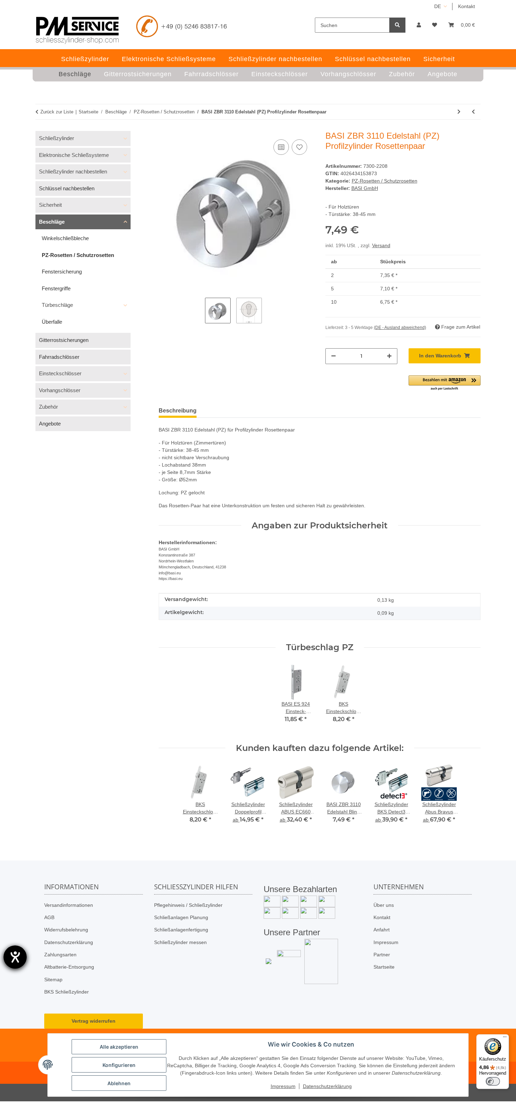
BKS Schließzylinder (66, 992)
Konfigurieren (118, 1065)
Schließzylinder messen (180, 942)
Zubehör (48, 407)
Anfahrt (381, 929)
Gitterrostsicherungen (63, 340)
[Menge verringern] (333, 356)
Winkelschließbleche (65, 238)
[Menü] (505, 1038)
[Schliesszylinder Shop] (77, 30)
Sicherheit (50, 205)
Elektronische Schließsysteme (74, 155)
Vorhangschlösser (59, 390)
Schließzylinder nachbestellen (73, 171)
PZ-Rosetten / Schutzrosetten (384, 181)
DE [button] (437, 6)
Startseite (384, 967)
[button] (418, 25)
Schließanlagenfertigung (181, 929)
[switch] (493, 1081)
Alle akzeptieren (119, 1047)
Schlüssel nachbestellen (66, 188)
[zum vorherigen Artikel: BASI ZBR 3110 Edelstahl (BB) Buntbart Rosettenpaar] (473, 111)
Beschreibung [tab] (178, 411)
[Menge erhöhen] (389, 356)
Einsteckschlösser (60, 373)
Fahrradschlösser (59, 357)
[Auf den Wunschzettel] (299, 147)
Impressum (385, 942)
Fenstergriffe (56, 288)
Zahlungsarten (60, 954)
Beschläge (52, 222)
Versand (381, 245)
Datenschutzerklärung (68, 942)
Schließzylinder (56, 138)
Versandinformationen (68, 905)
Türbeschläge (57, 305)
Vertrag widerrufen (93, 1021)
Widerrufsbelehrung (66, 929)
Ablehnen (119, 1083)
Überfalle (52, 322)
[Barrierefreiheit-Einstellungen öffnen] (15, 957)
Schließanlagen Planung (181, 917)
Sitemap (53, 979)
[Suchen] (397, 25)
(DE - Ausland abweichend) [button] (400, 327)
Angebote (50, 424)
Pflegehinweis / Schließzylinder (188, 905)
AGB (49, 917)
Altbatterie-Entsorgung (69, 967)
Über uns (383, 905)
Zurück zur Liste (56, 111)
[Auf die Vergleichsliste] (281, 147)
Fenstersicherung (62, 272)
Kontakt (466, 6)
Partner (381, 954)
